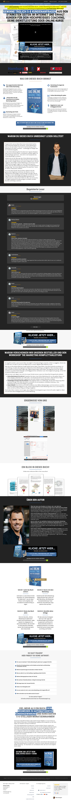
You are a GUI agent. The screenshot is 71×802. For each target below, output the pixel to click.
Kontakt (32, 785)
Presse (33, 788)
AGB (33, 796)
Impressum (32, 790)
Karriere (48, 785)
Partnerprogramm (30, 794)
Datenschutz (31, 792)
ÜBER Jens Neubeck (53, 1)
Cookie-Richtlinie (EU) (30, 799)
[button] (44, 790)
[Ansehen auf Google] (56, 793)
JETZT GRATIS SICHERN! (63, 1)
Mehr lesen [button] (57, 790)
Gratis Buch (48, 788)
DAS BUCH (46, 1)
